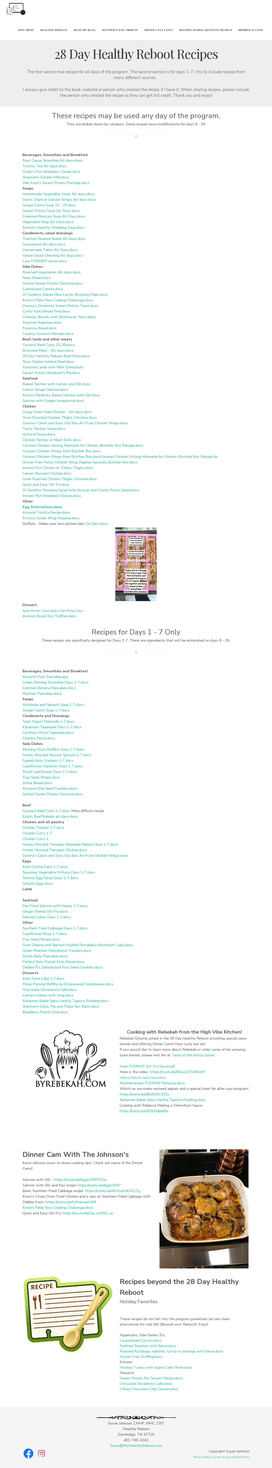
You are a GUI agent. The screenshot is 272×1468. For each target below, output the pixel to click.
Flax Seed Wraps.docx (41, 777)
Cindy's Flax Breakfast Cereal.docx (51, 171)
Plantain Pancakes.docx (42, 693)
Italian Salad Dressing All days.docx (53, 255)
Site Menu (26, 30)
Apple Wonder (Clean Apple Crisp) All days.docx (53, 610)
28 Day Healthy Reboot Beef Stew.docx (56, 356)
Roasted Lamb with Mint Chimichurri (53, 367)
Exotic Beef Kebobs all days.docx (50, 816)
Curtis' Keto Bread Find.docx (46, 311)
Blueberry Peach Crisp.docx (45, 1012)
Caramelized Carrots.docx (140, 1340)
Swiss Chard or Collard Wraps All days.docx (59, 199)
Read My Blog (85, 30)
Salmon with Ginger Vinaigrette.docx (53, 400)
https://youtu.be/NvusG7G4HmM (177, 1071)
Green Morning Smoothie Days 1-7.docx (56, 682)
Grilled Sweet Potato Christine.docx (53, 283)
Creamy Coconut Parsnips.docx (48, 333)
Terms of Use (221, 1457)
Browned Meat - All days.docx (48, 350)
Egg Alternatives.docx (42, 506)
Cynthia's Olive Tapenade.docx (48, 732)
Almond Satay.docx (39, 434)
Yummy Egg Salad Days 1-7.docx (50, 877)
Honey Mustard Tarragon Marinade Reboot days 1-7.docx (70, 844)
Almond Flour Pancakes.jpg (45, 676)
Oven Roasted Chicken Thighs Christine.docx (60, 417)
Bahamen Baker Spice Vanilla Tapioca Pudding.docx (66, 1000)
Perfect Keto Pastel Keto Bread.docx (53, 961)
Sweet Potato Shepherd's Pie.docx (51, 372)
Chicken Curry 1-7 (37, 833)
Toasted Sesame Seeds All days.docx (54, 238)
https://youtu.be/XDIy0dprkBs (144, 1111)
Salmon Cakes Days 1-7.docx (47, 917)
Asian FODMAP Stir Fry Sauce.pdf (147, 1066)
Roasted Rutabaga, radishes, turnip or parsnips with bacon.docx (171, 1351)
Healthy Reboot (54, 30)
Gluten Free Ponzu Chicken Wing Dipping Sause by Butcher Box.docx (80, 462)
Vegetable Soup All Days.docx (48, 222)
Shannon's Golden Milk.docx (46, 177)
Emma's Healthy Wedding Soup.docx (54, 227)
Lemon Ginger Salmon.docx (45, 389)
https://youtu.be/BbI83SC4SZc (144, 1094)
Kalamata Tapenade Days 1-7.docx (52, 727)
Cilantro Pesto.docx (39, 738)
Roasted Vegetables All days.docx (52, 272)
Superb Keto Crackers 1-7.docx (48, 760)
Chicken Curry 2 (35, 838)
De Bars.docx (97, 523)
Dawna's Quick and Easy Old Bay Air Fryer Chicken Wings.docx (75, 423)
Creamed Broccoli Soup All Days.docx (54, 216)
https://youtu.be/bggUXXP (98, 1185)
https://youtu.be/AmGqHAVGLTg (112, 1190)
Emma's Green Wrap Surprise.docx (51, 518)
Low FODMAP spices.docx (45, 261)
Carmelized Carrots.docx (43, 289)
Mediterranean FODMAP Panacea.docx (152, 1083)
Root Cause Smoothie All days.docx (52, 160)
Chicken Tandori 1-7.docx (43, 827)
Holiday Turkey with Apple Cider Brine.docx (156, 1367)
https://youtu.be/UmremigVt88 (70, 1202)
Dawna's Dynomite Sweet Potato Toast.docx (60, 305)
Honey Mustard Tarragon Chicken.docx (55, 850)
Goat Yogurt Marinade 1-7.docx (49, 721)
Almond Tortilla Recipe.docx (46, 512)
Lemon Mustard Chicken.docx (47, 473)
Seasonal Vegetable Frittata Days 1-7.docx (59, 872)
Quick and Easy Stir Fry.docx (46, 484)
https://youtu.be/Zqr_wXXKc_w (87, 1213)
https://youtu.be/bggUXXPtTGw (80, 1179)
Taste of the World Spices (193, 1055)
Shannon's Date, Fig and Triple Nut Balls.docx (61, 1006)
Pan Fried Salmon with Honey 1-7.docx (55, 905)
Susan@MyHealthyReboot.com (136, 1445)
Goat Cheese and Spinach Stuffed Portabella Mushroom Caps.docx (78, 945)
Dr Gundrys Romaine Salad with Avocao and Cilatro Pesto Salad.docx (81, 490)
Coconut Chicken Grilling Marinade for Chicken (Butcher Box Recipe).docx (83, 445)
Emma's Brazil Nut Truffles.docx (49, 616)
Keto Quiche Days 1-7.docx (45, 866)
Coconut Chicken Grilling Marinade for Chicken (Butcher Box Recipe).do (159, 456)
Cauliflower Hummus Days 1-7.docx (53, 766)
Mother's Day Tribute (120, 30)
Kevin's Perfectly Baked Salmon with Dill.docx (61, 395)
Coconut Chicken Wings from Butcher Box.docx (62, 451)
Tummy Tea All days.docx (45, 166)
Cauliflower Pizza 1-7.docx (45, 933)
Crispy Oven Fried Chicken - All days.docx (57, 411)
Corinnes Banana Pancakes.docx (49, 687)
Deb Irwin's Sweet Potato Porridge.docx (56, 182)
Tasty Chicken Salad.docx (44, 428)
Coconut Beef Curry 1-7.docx (46, 810)
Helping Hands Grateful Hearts (205, 30)
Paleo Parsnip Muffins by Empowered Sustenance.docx (68, 984)
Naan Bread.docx (37, 277)
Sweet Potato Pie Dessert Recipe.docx (151, 1378)
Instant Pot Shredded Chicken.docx (52, 495)
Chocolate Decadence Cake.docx (50, 989)
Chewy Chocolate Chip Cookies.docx (149, 1389)
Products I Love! (159, 30)
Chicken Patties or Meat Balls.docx (52, 439)
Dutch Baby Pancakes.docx (45, 956)
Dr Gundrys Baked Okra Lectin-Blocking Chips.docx (65, 294)
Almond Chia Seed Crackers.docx (50, 788)
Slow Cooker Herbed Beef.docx (48, 361)
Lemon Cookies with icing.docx (48, 995)
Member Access (251, 30)
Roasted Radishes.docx (42, 322)
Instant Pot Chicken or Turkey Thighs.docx (58, 467)
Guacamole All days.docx (44, 244)
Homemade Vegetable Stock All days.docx (59, 194)
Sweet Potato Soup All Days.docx (51, 210)
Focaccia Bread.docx (40, 328)
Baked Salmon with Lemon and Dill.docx (56, 384)
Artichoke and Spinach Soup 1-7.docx (53, 704)
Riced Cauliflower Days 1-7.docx (50, 771)
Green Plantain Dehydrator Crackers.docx (57, 950)
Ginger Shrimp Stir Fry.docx (45, 911)
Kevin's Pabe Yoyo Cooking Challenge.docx (58, 300)
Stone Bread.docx (37, 782)
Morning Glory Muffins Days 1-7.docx (53, 749)
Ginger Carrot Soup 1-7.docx (46, 710)
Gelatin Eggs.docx (38, 883)
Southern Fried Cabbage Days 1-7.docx (55, 928)
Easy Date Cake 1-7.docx (44, 978)
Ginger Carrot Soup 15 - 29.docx (49, 205)
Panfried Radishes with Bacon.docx (148, 1345)
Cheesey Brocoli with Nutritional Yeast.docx (59, 317)
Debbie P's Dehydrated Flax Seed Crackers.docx (63, 967)
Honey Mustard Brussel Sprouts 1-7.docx (57, 755)
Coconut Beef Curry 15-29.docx (49, 344)
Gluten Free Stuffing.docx (141, 1356)
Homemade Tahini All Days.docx (50, 249)
